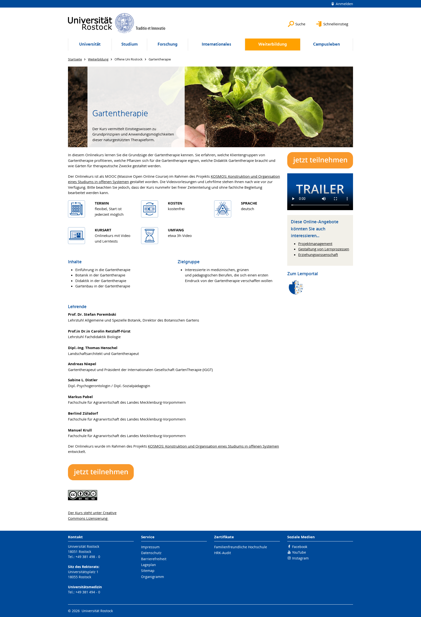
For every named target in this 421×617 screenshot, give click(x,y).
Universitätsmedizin (85, 587)
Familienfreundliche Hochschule (240, 547)
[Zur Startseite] (116, 23)
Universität (90, 44)
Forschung (167, 44)
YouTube (299, 552)
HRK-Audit (222, 552)
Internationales (216, 44)
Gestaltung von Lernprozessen (323, 248)
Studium (129, 44)
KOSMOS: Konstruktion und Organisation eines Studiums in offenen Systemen (213, 446)
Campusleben (326, 44)
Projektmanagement (315, 243)
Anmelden (344, 3)
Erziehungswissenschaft (318, 254)
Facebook (299, 546)
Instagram (300, 558)
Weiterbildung (272, 44)
